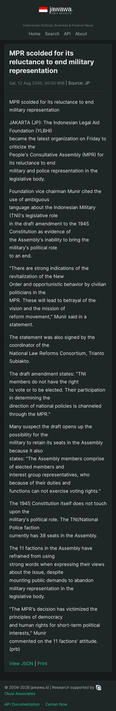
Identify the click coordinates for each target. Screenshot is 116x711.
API (67, 33)
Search (52, 33)
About (81, 33)
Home (35, 33)
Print (42, 663)
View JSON (21, 663)
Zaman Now (56, 704)
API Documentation (22, 704)
